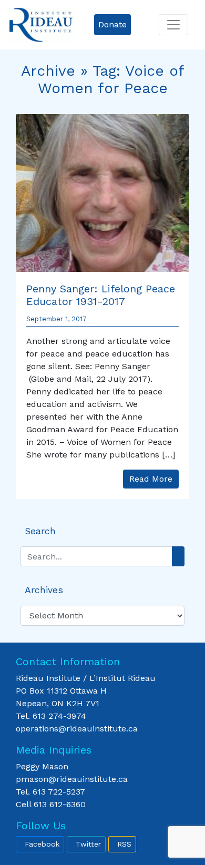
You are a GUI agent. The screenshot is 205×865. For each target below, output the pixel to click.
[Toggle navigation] (173, 24)
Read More (150, 479)
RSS (124, 844)
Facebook (42, 844)
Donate (112, 24)
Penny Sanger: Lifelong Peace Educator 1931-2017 (100, 295)
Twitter (88, 844)
